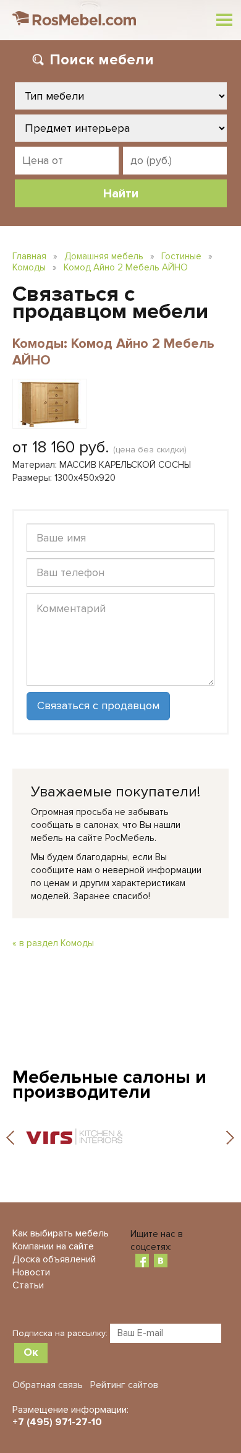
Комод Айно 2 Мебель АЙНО (126, 267)
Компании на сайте (53, 1246)
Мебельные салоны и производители (109, 1084)
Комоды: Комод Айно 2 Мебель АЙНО (113, 352)
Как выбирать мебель (60, 1233)
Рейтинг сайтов (124, 1385)
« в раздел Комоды (53, 943)
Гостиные (181, 256)
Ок (30, 1352)
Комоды (29, 267)
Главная (29, 256)
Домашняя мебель (103, 256)
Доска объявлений (54, 1259)
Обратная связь (47, 1385)
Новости (31, 1272)
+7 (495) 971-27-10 (57, 1422)
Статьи (28, 1285)
